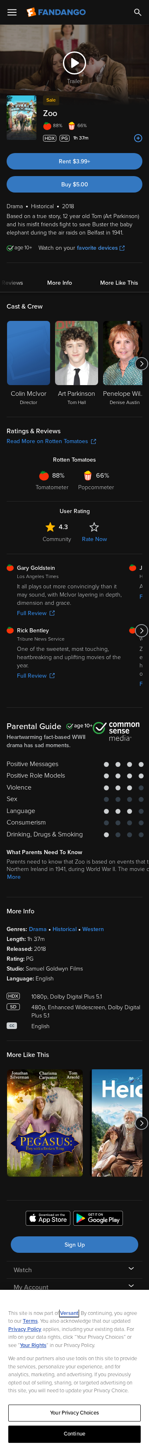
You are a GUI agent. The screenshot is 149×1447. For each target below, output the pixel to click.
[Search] (137, 12)
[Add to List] (138, 138)
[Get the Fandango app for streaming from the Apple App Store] (48, 1219)
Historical (65, 929)
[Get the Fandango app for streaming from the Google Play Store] (98, 1219)
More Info (59, 282)
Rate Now (94, 539)
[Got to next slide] (141, 364)
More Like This (119, 282)
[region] (74, 1368)
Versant (69, 1313)
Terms (30, 1321)
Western (93, 929)
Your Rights (33, 1345)
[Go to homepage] (57, 12)
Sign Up (75, 1244)
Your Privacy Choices (74, 1413)
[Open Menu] (12, 12)
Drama (38, 929)
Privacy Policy (24, 1329)
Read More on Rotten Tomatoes (47, 441)
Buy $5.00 (74, 184)
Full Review (31, 613)
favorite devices (97, 247)
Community (57, 539)
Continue (74, 1434)
